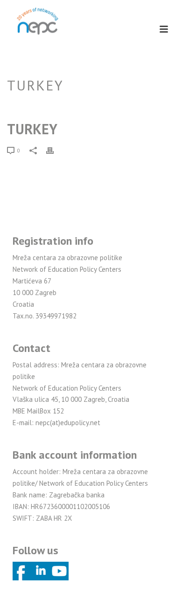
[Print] (54, 150)
